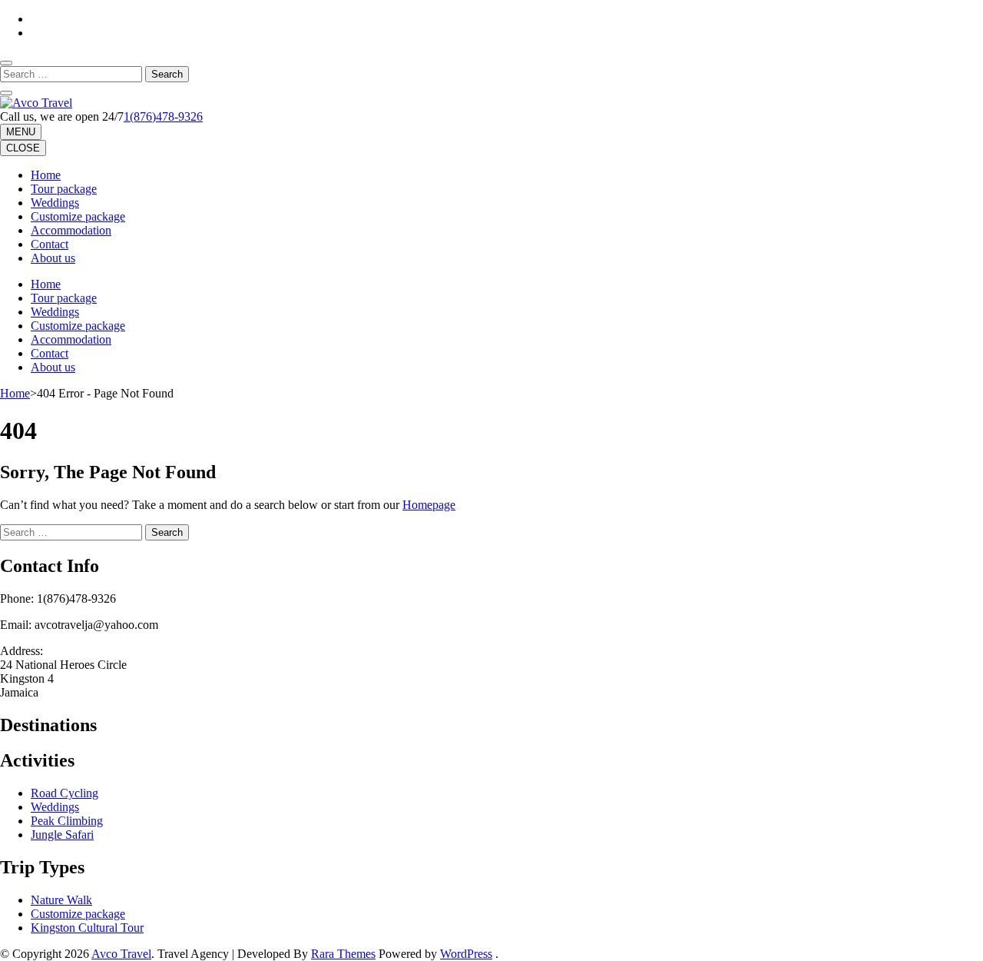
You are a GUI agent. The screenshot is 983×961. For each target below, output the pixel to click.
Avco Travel (121, 953)
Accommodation (71, 230)
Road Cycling (64, 793)
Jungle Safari (62, 834)
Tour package (64, 188)
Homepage (428, 504)
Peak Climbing (67, 820)
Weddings (55, 202)
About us (53, 257)
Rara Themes (343, 953)
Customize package (78, 216)
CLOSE (23, 148)
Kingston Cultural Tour (87, 927)
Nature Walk (61, 899)
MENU (20, 132)
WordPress (466, 953)
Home (46, 174)
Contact (49, 244)
